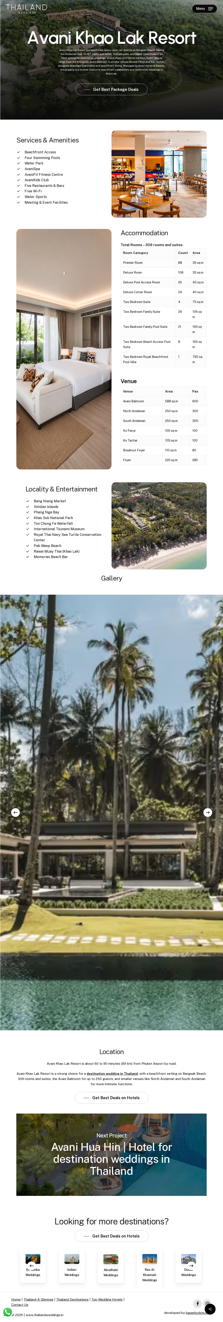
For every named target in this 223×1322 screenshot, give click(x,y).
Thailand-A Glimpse (38, 1299)
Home (16, 1299)
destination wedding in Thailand (112, 1073)
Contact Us (19, 1305)
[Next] (207, 812)
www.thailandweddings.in (44, 1315)
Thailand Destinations (72, 1299)
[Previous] (15, 812)
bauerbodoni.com (199, 1313)
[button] (204, 9)
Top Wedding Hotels (107, 1299)
